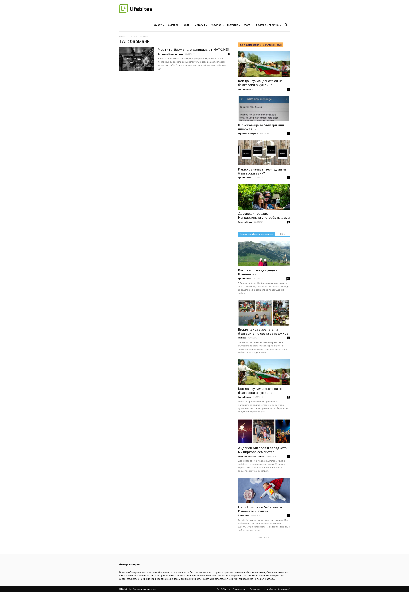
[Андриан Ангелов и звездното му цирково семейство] (264, 431)
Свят (186, 25)
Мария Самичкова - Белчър (251, 456)
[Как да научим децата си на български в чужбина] (264, 64)
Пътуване (232, 25)
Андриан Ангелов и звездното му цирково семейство (262, 450)
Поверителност (240, 589)
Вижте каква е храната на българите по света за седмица (263, 331)
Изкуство (216, 25)
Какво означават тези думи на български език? (262, 171)
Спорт (246, 25)
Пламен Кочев (245, 222)
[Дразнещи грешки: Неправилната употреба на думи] (264, 197)
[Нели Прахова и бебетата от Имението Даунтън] (264, 490)
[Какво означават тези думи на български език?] (264, 152)
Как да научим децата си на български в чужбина (260, 83)
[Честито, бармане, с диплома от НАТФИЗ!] (136, 59)
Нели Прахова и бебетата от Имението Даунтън (260, 509)
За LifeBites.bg (223, 589)
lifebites (242, 338)
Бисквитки (255, 589)
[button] (286, 25)
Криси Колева (244, 89)
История (200, 25)
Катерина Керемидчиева (170, 54)
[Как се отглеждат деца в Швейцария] (264, 253)
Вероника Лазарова (248, 133)
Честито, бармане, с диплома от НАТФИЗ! (193, 50)
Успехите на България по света (256, 234)
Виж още (263, 537)
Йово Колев (243, 515)
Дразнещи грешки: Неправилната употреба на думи (264, 216)
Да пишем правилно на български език (261, 45)
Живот (158, 25)
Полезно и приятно (267, 25)
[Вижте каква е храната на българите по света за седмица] (264, 313)
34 (288, 278)
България (172, 25)
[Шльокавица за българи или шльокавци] (264, 108)
